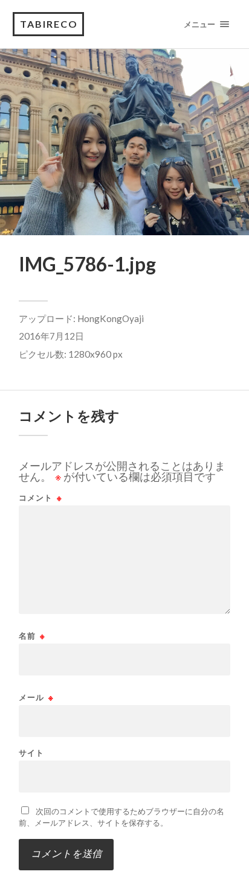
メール (36, 697)
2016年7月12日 (51, 336)
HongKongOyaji (110, 318)
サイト (31, 753)
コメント (40, 498)
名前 (32, 636)
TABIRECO (49, 24)
